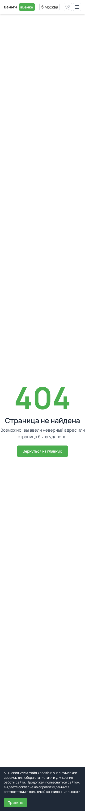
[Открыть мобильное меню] (77, 7)
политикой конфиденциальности (54, 791)
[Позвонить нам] (68, 7)
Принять (15, 802)
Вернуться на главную (42, 451)
